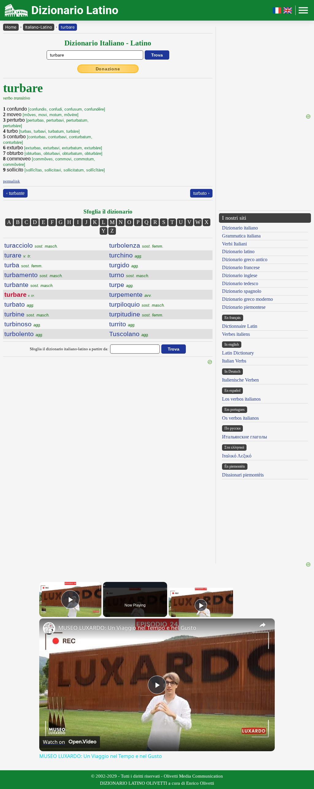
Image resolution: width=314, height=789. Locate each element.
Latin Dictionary (238, 352)
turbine (27, 314)
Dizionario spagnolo (241, 291)
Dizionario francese (241, 267)
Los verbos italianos (241, 399)
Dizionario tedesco (240, 283)
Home (11, 27)
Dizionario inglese (239, 275)
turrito (122, 324)
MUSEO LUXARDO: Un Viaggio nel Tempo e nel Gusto (127, 627)
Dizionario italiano (240, 227)
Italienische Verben (240, 380)
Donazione (108, 68)
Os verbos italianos (240, 418)
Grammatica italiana (241, 235)
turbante (29, 284)
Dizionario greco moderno (247, 299)
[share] (262, 624)
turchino (125, 255)
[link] (49, 628)
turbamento (33, 274)
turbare (68, 27)
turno (129, 274)
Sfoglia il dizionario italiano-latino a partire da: (69, 349)
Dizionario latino (238, 251)
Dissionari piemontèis (243, 474)
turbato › (201, 193)
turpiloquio (137, 304)
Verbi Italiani (234, 243)
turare (17, 255)
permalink (11, 181)
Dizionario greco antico (244, 259)
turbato (19, 304)
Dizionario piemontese (244, 307)
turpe (121, 284)
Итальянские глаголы (244, 436)
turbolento (23, 333)
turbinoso (22, 324)
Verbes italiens (236, 334)
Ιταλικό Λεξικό (236, 455)
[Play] (201, 605)
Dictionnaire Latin (239, 326)
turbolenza (136, 245)
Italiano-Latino (38, 27)
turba (23, 265)
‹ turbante (15, 193)
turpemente (130, 294)
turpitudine (136, 314)
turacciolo (31, 245)
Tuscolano (129, 333)
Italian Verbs (234, 360)
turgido (124, 265)
